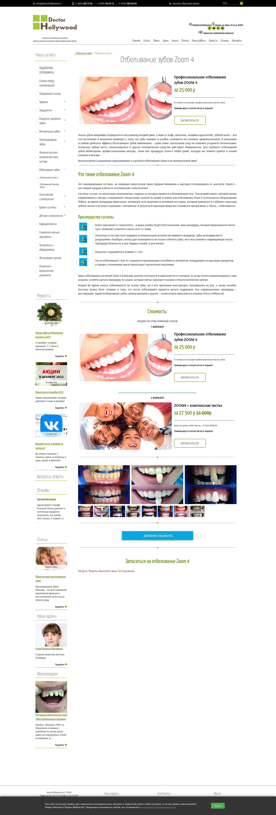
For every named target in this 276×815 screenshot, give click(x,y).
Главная (136, 40)
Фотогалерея (47, 674)
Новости (213, 40)
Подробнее (59, 356)
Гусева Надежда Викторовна (49, 648)
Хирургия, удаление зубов (50, 121)
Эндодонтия (45, 110)
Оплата (185, 40)
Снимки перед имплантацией (46, 83)
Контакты (236, 40)
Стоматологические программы (49, 234)
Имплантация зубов (49, 131)
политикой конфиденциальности (159, 807)
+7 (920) (127, 3)
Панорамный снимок (50, 93)
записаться (229, 33)
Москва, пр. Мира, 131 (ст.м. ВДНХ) (229, 25)
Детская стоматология (51, 215)
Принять (218, 805)
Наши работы (199, 40)
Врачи (157, 40)
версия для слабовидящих (214, 33)
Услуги (146, 40)
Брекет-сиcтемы (47, 207)
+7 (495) (83, 3)
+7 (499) (105, 3)
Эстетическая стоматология (46, 197)
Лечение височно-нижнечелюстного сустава (48, 157)
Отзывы (225, 40)
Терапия (43, 102)
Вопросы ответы (50, 477)
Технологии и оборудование (46, 247)
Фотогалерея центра (50, 258)
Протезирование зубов (48, 142)
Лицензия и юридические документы (46, 271)
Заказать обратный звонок (185, 3)
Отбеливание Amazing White (49, 185)
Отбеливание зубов (49, 169)
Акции (175, 40)
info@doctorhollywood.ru (48, 3)
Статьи (42, 540)
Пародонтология (48, 224)
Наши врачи (47, 616)
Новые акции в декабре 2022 (49, 392)
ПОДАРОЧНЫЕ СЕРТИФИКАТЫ (46, 70)
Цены (166, 40)
